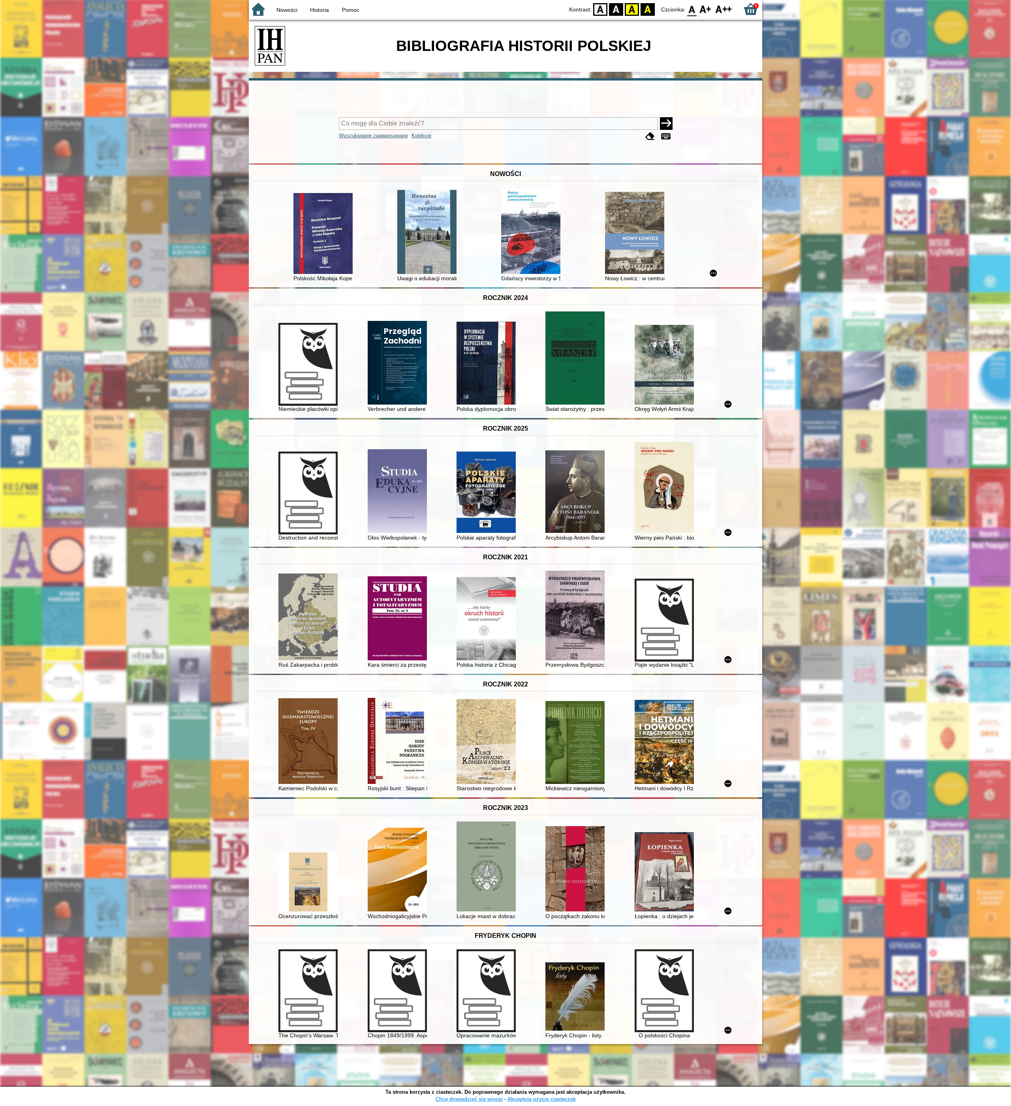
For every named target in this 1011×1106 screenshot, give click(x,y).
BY (647, 9)
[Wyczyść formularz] (650, 136)
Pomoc (350, 10)
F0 (692, 9)
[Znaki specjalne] (666, 136)
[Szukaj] (666, 123)
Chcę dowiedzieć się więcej (469, 1099)
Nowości (286, 10)
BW (616, 9)
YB (632, 9)
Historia (319, 10)
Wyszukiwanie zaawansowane (373, 136)
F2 (723, 9)
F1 (705, 9)
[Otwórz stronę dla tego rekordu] (325, 234)
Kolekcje (421, 136)
